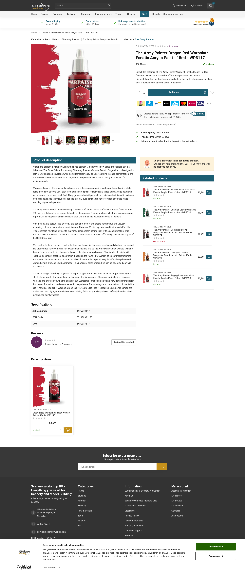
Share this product (165, 125)
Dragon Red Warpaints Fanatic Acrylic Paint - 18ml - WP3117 (71, 32)
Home (34, 14)
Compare (175, 510)
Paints (44, 14)
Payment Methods (134, 520)
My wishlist (177, 505)
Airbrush (71, 14)
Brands (156, 14)
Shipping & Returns (134, 525)
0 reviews (173, 46)
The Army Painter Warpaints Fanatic (100, 39)
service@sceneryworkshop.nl (51, 532)
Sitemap (129, 535)
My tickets (176, 500)
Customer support (133, 530)
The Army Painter (70, 39)
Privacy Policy (132, 515)
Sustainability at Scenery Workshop (142, 490)
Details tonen (49, 567)
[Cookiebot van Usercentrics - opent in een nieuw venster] (24, 567)
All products (177, 515)
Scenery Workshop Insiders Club (141, 500)
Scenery (85, 14)
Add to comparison (145, 125)
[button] (179, 5)
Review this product (124, 342)
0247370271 (43, 523)
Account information (181, 490)
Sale (144, 14)
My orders (176, 495)
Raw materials (102, 14)
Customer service (173, 14)
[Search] (108, 5)
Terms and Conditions (135, 505)
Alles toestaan (216, 546)
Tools (118, 14)
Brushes (57, 14)
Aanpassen (214, 556)
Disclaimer (130, 510)
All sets (131, 14)
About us (129, 495)
